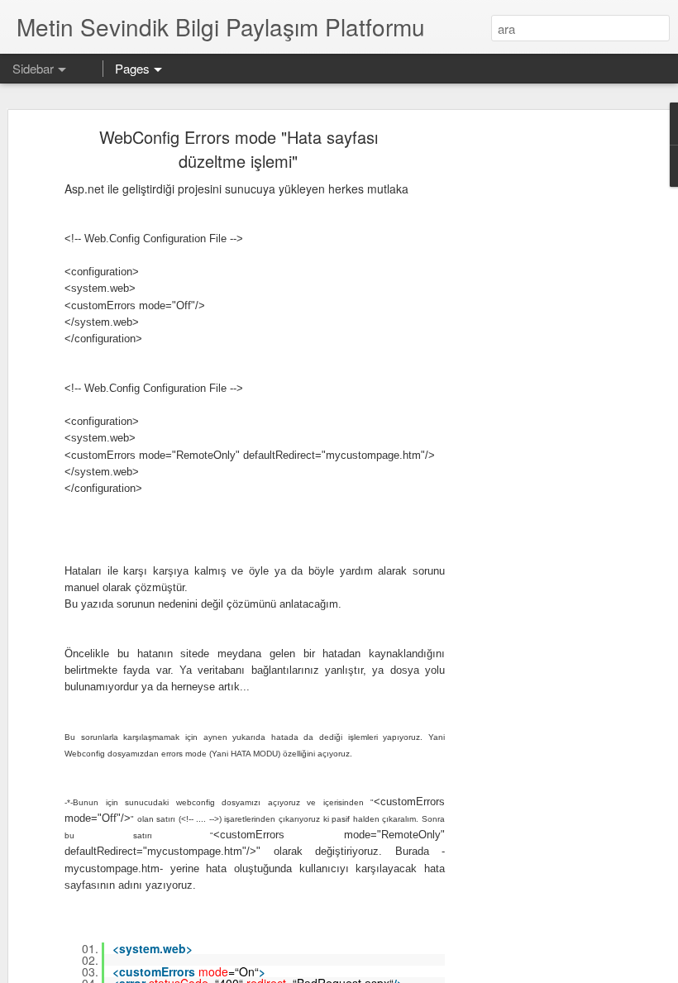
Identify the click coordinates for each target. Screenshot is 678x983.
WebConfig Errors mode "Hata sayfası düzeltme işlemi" (238, 149)
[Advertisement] (535, 394)
